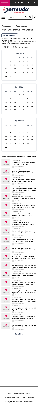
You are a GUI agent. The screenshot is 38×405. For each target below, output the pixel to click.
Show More (19, 334)
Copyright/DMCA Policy (13, 402)
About (10, 393)
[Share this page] (35, 17)
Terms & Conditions (27, 398)
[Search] (26, 17)
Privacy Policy (28, 402)
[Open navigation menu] (3, 17)
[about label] (13, 167)
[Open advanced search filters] (30, 17)
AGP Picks (5, 3)
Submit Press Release (11, 398)
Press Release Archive (22, 393)
